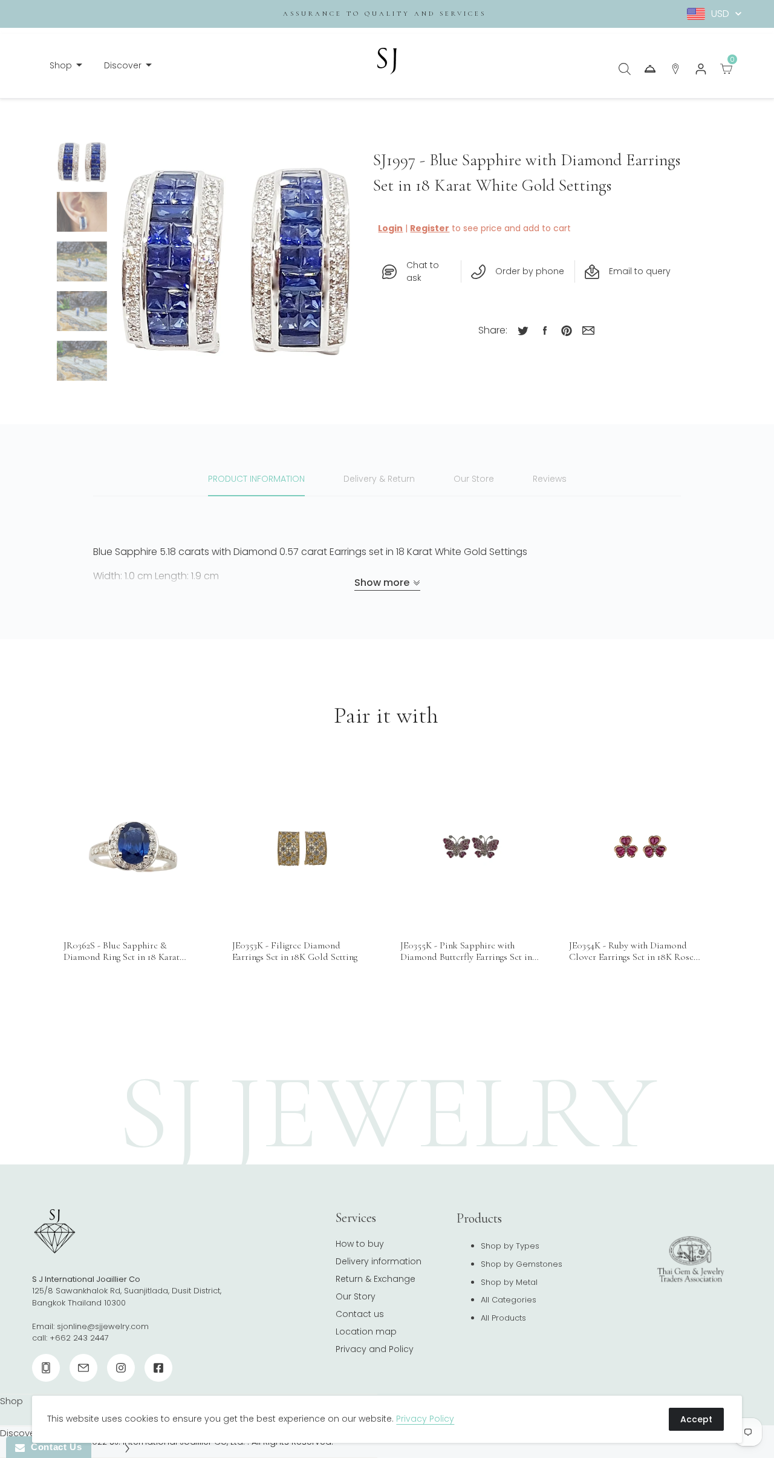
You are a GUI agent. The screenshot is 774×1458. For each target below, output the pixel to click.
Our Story (356, 1296)
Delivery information (378, 1261)
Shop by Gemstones (521, 1264)
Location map (366, 1331)
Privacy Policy (425, 1419)
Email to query (640, 271)
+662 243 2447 (79, 1338)
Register (429, 228)
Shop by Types (510, 1246)
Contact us (360, 1314)
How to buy (360, 1244)
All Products (503, 1318)
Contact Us (53, 1447)
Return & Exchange (375, 1279)
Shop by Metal (509, 1282)
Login (390, 228)
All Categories (508, 1299)
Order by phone (529, 271)
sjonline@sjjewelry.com (103, 1326)
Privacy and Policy (375, 1349)
